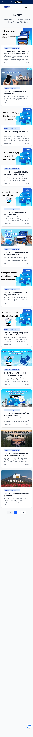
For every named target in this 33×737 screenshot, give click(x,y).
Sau (23, 512)
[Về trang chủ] (6, 7)
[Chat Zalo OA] (29, 725)
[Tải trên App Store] (18, 2)
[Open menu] (30, 7)
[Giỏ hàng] (26, 7)
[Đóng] (30, 2)
